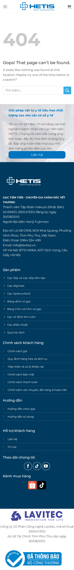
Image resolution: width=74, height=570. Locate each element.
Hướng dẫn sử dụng (21, 416)
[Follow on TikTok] (37, 466)
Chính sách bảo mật (21, 374)
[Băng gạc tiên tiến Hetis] (37, 7)
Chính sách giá (17, 351)
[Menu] (5, 6)
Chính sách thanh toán (23, 382)
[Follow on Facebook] (28, 466)
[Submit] (67, 90)
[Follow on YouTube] (46, 466)
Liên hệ (12, 439)
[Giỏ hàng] (69, 6)
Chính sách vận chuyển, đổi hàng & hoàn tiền (37, 390)
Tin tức (12, 447)
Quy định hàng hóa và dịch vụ (27, 359)
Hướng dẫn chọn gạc (21, 409)
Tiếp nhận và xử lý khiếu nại (26, 366)
